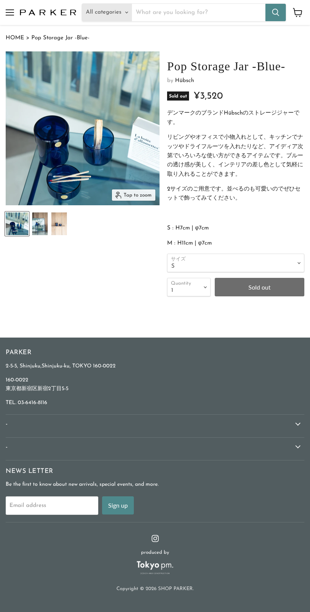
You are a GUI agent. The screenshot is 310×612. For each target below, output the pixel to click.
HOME (15, 38)
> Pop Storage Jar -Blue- (57, 38)
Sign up (118, 505)
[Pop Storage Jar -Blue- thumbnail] (17, 224)
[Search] (275, 12)
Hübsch (184, 81)
